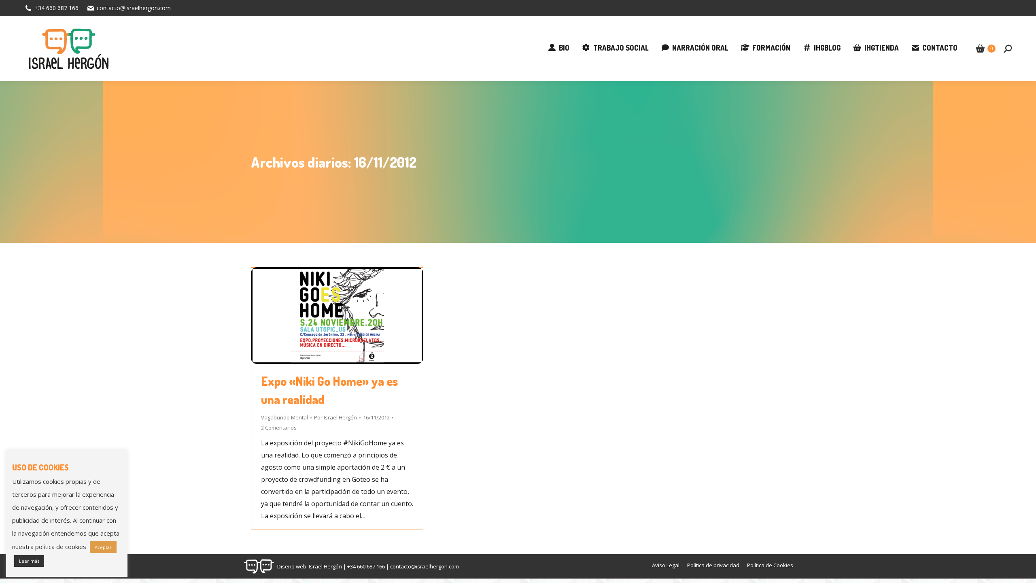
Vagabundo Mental (284, 417)
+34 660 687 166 (56, 8)
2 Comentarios (279, 427)
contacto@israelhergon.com (134, 8)
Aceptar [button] (103, 547)
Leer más (29, 561)
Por (335, 417)
